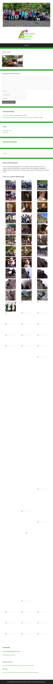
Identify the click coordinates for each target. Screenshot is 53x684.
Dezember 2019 (7, 130)
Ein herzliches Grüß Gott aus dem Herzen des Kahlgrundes (19, 117)
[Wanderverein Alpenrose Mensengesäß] (26, 34)
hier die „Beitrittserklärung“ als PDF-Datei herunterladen (18, 665)
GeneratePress (41, 681)
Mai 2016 (5, 132)
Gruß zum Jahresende (9, 115)
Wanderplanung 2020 (9, 655)
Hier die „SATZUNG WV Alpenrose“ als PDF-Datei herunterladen (20, 672)
